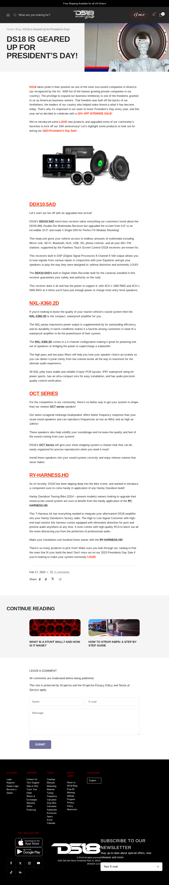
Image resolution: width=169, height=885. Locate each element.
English (92, 780)
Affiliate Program (71, 798)
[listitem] (40, 579)
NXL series (41, 324)
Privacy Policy (104, 685)
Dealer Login (12, 786)
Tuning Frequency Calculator (52, 796)
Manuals (51, 782)
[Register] (157, 867)
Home (10, 29)
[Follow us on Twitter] (20, 863)
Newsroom (72, 809)
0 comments (61, 572)
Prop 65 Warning (71, 791)
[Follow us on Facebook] (11, 863)
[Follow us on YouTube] (38, 863)
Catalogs (51, 779)
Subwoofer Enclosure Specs (52, 813)
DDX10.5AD (42, 273)
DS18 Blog (72, 786)
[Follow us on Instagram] (29, 863)
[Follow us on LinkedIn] (20, 872)
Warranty (31, 803)
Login (9, 779)
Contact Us (32, 779)
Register (11, 782)
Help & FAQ (32, 786)
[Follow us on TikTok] (11, 872)
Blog (18, 29)
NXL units (39, 371)
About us (71, 782)
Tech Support (33, 782)
